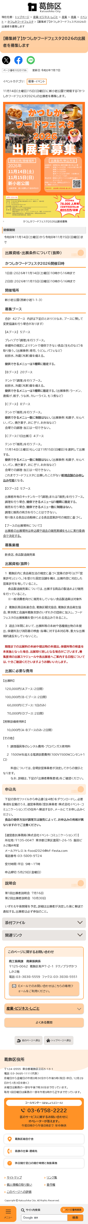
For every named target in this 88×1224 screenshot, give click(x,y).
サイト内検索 (33, 1210)
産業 (64, 17)
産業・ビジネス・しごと (45, 17)
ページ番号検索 (73, 1210)
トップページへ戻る (61, 1040)
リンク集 (52, 1177)
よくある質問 (44, 1022)
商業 (73, 17)
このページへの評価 (19, 1191)
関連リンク (13, 935)
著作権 (51, 1184)
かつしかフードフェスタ (20, 21)
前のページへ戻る (31, 1040)
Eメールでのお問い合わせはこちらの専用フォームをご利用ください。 (45, 989)
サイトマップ (14, 1177)
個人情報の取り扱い (19, 1184)
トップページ (22, 17)
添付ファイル (15, 922)
